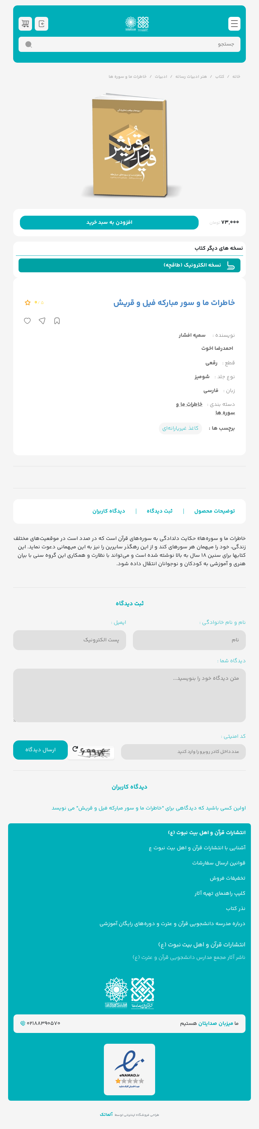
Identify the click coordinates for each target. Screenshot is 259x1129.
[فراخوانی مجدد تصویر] (91, 753)
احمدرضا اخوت (217, 348)
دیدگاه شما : (231, 661)
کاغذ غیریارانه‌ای (180, 428)
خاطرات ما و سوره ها (128, 76)
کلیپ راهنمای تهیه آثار (220, 893)
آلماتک (106, 1114)
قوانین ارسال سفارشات (219, 863)
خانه (236, 76)
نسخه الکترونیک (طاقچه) (192, 265)
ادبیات (161, 76)
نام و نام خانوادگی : (222, 622)
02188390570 (42, 1023)
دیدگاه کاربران (108, 511)
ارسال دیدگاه (40, 750)
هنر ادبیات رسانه (191, 76)
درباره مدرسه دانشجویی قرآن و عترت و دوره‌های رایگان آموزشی (172, 924)
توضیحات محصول (214, 511)
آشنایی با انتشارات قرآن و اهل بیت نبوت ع (197, 848)
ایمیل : (118, 622)
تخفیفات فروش (228, 878)
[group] (129, 145)
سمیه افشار (192, 335)
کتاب (219, 76)
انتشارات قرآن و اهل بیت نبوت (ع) (207, 833)
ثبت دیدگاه (160, 511)
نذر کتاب (236, 909)
